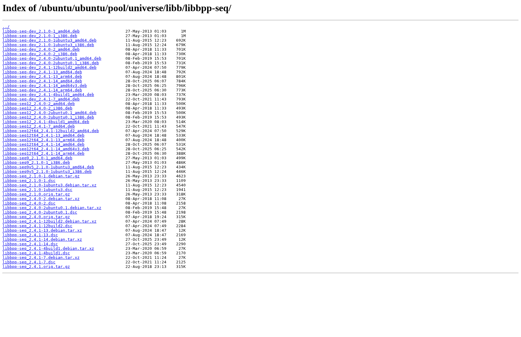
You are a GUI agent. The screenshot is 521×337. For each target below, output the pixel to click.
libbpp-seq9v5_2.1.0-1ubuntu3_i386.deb (47, 171)
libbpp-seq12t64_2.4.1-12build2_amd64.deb (50, 131)
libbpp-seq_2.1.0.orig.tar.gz (36, 194)
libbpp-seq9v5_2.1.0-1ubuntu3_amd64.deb (48, 167)
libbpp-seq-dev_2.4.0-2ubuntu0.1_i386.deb (50, 63)
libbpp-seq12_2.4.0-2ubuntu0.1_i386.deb (48, 117)
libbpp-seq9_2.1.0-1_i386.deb (36, 162)
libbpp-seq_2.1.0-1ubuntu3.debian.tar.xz (49, 185)
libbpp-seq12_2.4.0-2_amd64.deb (38, 103)
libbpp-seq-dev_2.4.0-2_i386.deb (39, 54)
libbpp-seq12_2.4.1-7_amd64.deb (38, 126)
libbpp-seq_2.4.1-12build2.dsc (37, 226)
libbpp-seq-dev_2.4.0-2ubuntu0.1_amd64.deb (51, 58)
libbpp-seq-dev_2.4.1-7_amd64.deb (41, 99)
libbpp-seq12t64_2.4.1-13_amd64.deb (43, 135)
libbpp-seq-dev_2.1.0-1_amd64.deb (41, 31)
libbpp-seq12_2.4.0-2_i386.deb (37, 108)
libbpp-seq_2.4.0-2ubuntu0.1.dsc (39, 212)
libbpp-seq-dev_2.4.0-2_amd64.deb (41, 49)
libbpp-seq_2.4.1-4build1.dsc (36, 253)
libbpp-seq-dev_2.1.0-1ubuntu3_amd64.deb (49, 40)
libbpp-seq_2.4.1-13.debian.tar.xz (42, 230)
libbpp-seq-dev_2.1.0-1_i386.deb (39, 35)
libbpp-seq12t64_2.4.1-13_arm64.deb (43, 140)
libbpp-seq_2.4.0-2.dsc (28, 203)
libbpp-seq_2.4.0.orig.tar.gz (36, 217)
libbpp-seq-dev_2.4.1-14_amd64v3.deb (44, 85)
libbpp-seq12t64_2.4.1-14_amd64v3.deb (45, 149)
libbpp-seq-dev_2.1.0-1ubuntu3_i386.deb (48, 45)
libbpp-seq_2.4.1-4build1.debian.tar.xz (48, 248)
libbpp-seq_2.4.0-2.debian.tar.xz (41, 198)
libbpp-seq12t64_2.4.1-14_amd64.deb (43, 144)
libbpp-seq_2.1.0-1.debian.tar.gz (41, 176)
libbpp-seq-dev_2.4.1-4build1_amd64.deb (48, 94)
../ (6, 26)
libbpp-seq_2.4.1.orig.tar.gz (36, 266)
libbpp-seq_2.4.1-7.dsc (28, 262)
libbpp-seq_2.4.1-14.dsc (30, 244)
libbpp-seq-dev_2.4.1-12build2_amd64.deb (49, 67)
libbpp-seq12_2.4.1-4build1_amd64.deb (45, 121)
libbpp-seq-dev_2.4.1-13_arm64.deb (42, 76)
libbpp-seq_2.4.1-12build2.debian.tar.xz (49, 221)
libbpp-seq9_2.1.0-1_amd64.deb (37, 158)
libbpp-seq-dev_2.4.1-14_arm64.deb (42, 90)
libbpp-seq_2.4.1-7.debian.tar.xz (41, 257)
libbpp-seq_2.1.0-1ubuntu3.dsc (37, 189)
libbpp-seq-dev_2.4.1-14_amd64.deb (42, 81)
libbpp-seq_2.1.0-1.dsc (28, 180)
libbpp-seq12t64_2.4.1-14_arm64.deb (43, 153)
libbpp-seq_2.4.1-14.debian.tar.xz (42, 239)
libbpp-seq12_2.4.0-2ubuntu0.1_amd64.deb (49, 112)
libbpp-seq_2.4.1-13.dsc (30, 235)
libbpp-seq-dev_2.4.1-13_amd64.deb (42, 72)
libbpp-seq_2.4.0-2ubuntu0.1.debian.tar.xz (51, 207)
